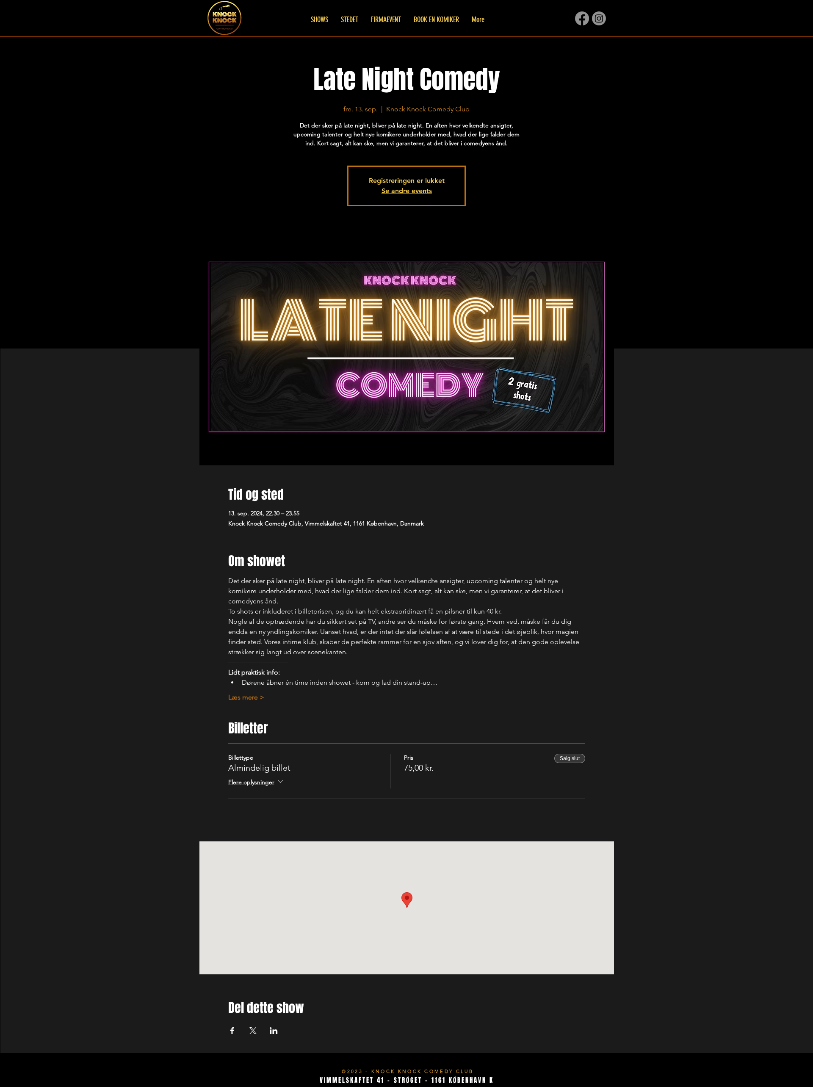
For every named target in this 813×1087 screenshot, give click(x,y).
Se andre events (407, 191)
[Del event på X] (253, 1030)
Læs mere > (246, 697)
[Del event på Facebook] (232, 1030)
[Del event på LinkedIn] (274, 1030)
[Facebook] (582, 18)
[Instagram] (599, 18)
